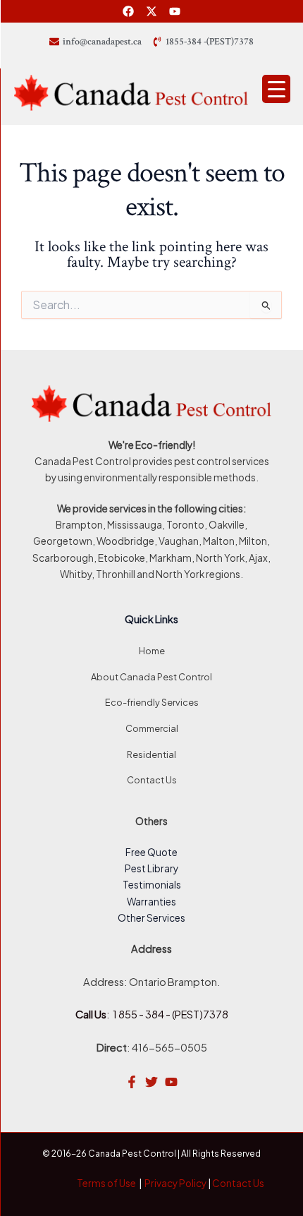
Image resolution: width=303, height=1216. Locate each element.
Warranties (151, 902)
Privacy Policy (175, 1183)
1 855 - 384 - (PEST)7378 (170, 1014)
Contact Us (152, 779)
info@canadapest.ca (102, 41)
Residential (151, 754)
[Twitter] (151, 1082)
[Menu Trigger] (276, 89)
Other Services (151, 918)
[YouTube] (171, 1082)
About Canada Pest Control (151, 676)
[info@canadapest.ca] (54, 42)
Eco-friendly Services (152, 702)
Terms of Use (106, 1183)
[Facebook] (131, 1082)
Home (152, 650)
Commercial (151, 728)
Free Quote (151, 852)
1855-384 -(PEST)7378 (210, 41)
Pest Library (151, 868)
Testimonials (152, 885)
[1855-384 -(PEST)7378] (157, 42)
